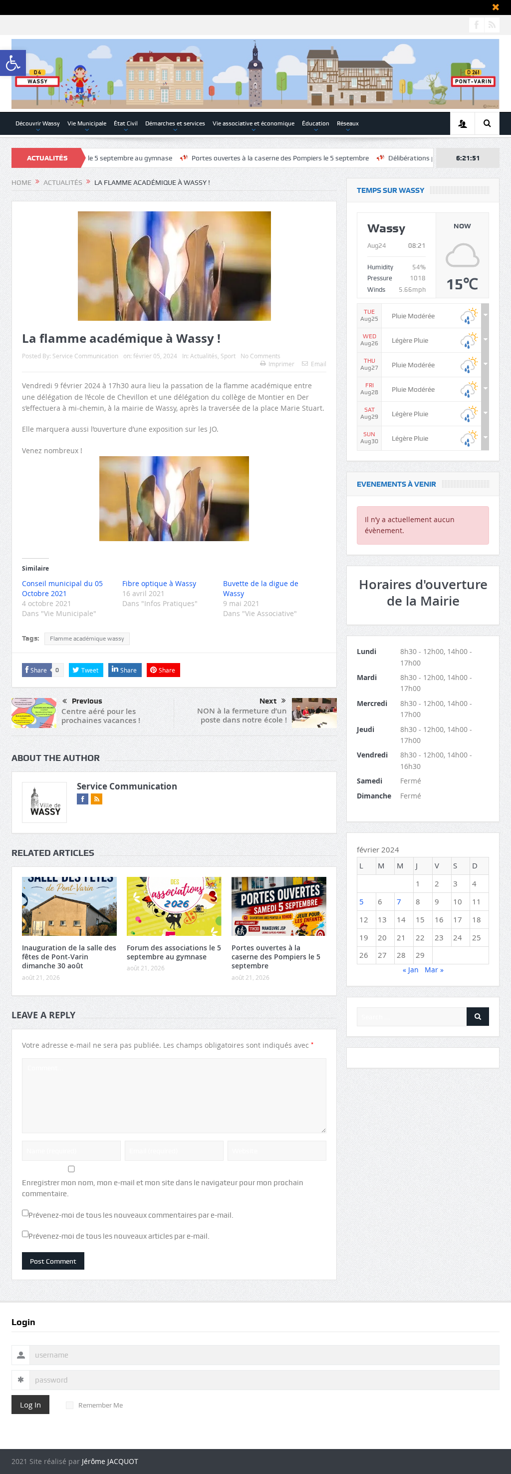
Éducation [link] (315, 123)
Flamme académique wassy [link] (87, 638)
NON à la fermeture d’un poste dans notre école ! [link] (242, 715)
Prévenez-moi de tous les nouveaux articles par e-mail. (119, 1236)
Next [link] (267, 701)
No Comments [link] (260, 356)
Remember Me (100, 1405)
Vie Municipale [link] (86, 123)
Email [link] (318, 364)
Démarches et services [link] (175, 123)
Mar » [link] (434, 969)
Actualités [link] (204, 356)
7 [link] (399, 901)
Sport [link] (228, 356)
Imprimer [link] (281, 364)
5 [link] (361, 901)
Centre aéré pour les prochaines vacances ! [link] (100, 716)
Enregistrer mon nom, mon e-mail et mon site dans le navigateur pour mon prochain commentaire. (162, 1188)
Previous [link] (87, 701)
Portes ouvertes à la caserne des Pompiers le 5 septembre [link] (243, 158)
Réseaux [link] (348, 123)
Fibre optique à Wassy (159, 583)
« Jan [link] (411, 969)
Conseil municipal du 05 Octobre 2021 (62, 588)
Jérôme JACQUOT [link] (110, 1461)
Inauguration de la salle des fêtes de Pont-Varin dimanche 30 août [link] (69, 956)
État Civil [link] (126, 123)
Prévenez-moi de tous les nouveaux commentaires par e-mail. (131, 1215)
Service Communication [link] (85, 356)
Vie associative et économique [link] (253, 123)
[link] (13, 63)
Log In (30, 1405)
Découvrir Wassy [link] (37, 123)
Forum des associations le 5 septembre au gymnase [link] (174, 952)
